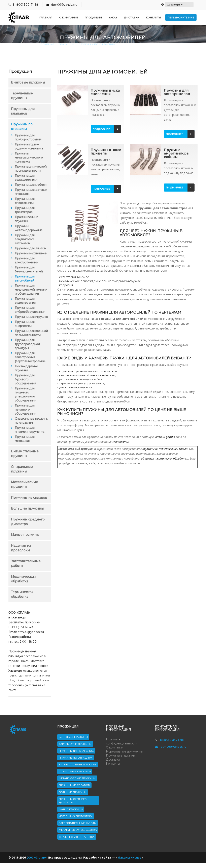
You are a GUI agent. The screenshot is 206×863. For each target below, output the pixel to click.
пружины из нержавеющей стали (164, 449)
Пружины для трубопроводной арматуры (27, 344)
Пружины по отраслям (96, 44)
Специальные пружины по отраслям (31, 420)
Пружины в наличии (120, 755)
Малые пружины (25, 535)
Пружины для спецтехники (25, 201)
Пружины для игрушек (31, 317)
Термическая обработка (77, 836)
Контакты (121, 442)
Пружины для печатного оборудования (25, 409)
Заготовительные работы (77, 822)
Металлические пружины (77, 778)
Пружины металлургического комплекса (29, 157)
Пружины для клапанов (76, 750)
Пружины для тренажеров (25, 210)
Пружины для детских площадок (31, 192)
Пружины (66, 44)
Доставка (113, 759)
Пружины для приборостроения (28, 137)
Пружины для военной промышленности (31, 333)
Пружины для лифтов (30, 248)
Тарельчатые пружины (75, 743)
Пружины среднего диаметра (73, 800)
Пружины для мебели (30, 185)
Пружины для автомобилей (25, 278)
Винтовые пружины (28, 82)
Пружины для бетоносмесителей (29, 269)
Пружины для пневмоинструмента (29, 430)
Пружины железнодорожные (29, 228)
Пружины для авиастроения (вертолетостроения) (30, 357)
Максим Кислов (129, 857)
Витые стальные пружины (78, 764)
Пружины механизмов (31, 253)
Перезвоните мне (181, 17)
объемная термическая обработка (164, 458)
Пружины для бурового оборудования (25, 379)
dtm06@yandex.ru (63, 4)
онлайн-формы (165, 437)
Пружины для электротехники (26, 260)
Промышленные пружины (26, 219)
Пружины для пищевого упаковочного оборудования (25, 394)
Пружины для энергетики (25, 324)
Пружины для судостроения (25, 300)
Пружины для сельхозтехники (26, 177)
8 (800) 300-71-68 (25, 4)
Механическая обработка (78, 829)
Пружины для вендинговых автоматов (25, 239)
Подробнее (101, 129)
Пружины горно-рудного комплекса (29, 146)
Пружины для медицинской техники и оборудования (31, 289)
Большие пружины (27, 508)
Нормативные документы (124, 751)
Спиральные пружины (75, 771)
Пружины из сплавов (29, 497)
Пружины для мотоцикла (25, 439)
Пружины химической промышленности (31, 168)
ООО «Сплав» (37, 857)
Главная (47, 44)
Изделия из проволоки (76, 816)
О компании (115, 747)
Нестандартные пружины (26, 368)
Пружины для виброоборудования (30, 310)
